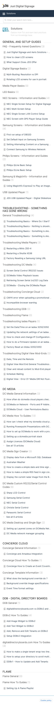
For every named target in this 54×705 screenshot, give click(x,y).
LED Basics (10, 92)
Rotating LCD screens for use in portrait (26, 79)
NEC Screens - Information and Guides (26, 98)
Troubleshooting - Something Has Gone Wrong (25, 209)
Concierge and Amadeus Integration (24, 553)
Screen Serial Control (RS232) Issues (25, 270)
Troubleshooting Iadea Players (21, 321)
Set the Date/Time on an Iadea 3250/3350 (28, 327)
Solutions (11, 13)
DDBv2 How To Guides (17, 615)
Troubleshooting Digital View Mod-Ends (26, 353)
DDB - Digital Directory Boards (25, 598)
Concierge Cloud (15, 543)
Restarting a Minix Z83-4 (19, 248)
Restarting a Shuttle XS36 (19, 253)
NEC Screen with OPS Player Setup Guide (27, 118)
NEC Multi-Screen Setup (19, 109)
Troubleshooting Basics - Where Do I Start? (28, 221)
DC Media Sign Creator (17, 451)
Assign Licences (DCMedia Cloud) (23, 441)
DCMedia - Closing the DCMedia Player (26, 285)
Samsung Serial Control (18, 497)
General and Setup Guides (22, 41)
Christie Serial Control (17, 507)
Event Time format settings (20, 588)
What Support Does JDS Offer (22, 62)
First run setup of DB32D (19, 134)
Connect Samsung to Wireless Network (26, 149)
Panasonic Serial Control (19, 512)
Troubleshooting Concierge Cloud (23, 291)
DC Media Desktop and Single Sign (23, 522)
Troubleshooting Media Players (21, 242)
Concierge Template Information (22, 572)
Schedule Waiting (15, 374)
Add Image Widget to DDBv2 (21, 621)
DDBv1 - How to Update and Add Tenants (27, 661)
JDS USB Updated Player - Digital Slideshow (29, 198)
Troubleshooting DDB (16, 309)
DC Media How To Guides (19, 415)
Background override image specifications (27, 583)
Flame (7, 671)
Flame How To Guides (16, 682)
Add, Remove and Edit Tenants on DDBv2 (27, 631)
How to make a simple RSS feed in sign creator (30, 472)
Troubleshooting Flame (17, 315)
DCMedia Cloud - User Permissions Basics (27, 409)
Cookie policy (45, 700)
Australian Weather (16, 462)
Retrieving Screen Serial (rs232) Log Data (27, 280)
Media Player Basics (15, 85)
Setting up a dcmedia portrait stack (24, 436)
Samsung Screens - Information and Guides (27, 127)
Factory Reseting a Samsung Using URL (26, 258)
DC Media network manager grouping (25, 533)
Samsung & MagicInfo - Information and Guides (25, 178)
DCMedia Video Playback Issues (23, 275)
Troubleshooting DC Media (19, 264)
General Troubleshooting (18, 215)
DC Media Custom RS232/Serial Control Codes (25, 485)
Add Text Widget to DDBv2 (20, 626)
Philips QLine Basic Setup (19, 165)
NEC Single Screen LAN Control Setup (26, 113)
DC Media (9, 388)
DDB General (11, 603)
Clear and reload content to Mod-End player (29, 369)
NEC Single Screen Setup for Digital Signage (29, 104)
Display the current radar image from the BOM (30, 477)
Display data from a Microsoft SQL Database (29, 457)
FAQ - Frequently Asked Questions (23, 46)
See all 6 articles (14, 517)
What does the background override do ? (27, 578)
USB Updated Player (15, 192)
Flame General (12, 676)
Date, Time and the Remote (20, 359)
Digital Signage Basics (16, 68)
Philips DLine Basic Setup (19, 170)
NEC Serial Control (16, 502)
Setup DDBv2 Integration (19, 636)
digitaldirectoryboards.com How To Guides (26, 644)
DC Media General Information (21, 393)
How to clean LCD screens (20, 57)
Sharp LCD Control (16, 492)
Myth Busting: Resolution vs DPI (22, 74)
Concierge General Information (21, 548)
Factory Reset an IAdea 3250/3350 (24, 347)
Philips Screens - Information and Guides (25, 157)
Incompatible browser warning (22, 302)
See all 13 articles (15, 445)
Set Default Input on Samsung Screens (26, 139)
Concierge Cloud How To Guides (22, 560)
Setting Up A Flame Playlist (20, 688)
